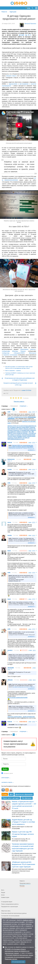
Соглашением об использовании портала (17, 957)
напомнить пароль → (8, 782)
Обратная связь (5, 911)
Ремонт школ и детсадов (11, 798)
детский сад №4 (25, 35)
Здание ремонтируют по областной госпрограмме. (22, 827)
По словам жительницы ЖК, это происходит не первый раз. (21, 839)
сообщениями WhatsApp (10, 351)
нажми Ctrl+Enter (26, 390)
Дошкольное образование (24, 794)
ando (8, 412)
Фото (2, 890)
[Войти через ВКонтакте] (3, 790)
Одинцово (13, 12)
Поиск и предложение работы (10, 904)
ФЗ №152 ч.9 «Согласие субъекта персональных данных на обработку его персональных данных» (17, 951)
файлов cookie (27, 920)
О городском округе (6, 902)
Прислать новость (19, 401)
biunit (9, 551)
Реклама (22, 886)
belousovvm (11, 459)
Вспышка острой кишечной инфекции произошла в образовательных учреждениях (23, 871)
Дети (11, 794)
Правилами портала (11, 959)
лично (30, 411)
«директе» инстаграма (10, 355)
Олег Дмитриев (27, 798)
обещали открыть (11, 76)
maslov (9, 469)
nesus (9, 522)
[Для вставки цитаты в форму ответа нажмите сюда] (33, 412)
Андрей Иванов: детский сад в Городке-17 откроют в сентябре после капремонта (23, 822)
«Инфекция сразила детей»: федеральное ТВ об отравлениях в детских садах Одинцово (23, 864)
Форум (3, 892)
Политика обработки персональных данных (14, 913)
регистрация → (6, 777)
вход (28, 8)
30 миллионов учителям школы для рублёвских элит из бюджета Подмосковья (20, 379)
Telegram (23, 351)
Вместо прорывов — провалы (13, 370)
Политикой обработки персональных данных (19, 955)
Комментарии (5, 897)
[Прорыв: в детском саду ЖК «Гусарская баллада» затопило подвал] (6, 835)
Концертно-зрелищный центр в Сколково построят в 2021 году (18, 384)
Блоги (3, 895)
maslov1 (9, 650)
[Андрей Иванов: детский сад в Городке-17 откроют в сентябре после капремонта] (6, 823)
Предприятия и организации (9, 906)
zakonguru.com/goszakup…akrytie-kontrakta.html (21, 716)
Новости (4, 12)
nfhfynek (10, 680)
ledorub (9, 442)
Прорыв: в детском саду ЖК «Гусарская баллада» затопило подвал (23, 834)
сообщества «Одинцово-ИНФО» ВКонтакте (19, 353)
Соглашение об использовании (10, 916)
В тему (5, 794)
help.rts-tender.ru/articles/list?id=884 (17, 697)
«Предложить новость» (28, 349)
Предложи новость (25, 883)
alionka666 (10, 668)
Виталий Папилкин (30, 23)
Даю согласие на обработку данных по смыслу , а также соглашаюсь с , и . (19, 953)
